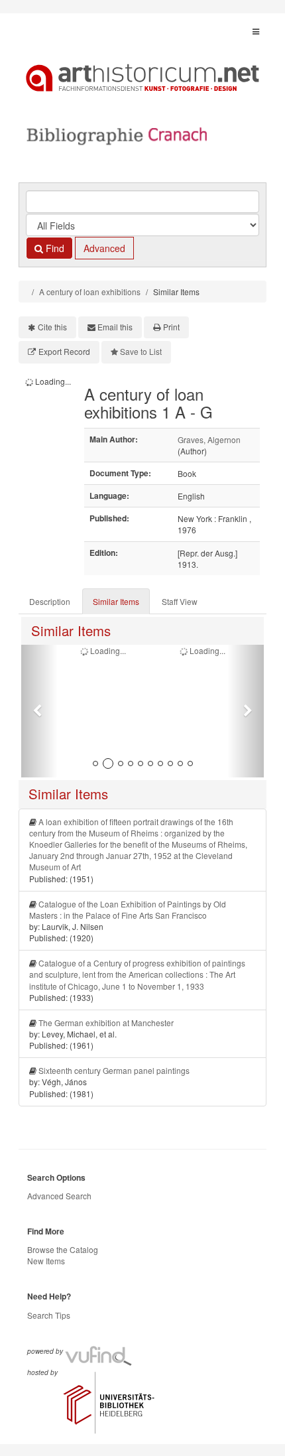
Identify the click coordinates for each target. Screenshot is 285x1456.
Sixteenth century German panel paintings (114, 1070)
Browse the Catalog (62, 1249)
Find (53, 248)
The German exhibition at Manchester (106, 1022)
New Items (46, 1260)
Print (171, 326)
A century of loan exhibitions (90, 291)
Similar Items (116, 601)
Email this (115, 326)
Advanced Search (59, 1195)
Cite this (52, 326)
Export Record (64, 351)
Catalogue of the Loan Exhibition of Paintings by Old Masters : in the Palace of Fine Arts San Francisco (127, 909)
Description (49, 601)
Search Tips (48, 1315)
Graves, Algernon (209, 439)
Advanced (104, 248)
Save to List (141, 351)
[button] (39, 711)
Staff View (180, 601)
